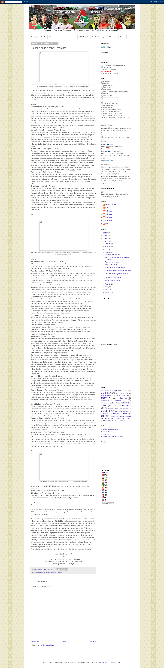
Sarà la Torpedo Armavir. (113, 280)
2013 (105, 238)
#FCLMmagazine (84, 37)
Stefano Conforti (43, 569)
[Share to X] (62, 569)
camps (114, 390)
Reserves (65, 37)
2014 (105, 236)
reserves (53, 572)
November (108, 247)
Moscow (73, 37)
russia (113, 416)
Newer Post (35, 642)
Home (64, 642)
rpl (102, 416)
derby (125, 390)
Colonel (104, 662)
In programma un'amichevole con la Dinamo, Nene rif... (116, 274)
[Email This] (57, 569)
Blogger (118, 662)
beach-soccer (105, 390)
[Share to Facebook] (64, 569)
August (107, 284)
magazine (126, 408)
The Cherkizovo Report (99, 37)
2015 (105, 233)
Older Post (92, 642)
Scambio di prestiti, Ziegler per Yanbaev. (118, 270)
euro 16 (125, 393)
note (127, 411)
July (106, 287)
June (107, 290)
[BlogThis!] (60, 569)
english (105, 393)
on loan (103, 413)
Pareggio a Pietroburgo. (112, 255)
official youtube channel (110, 429)
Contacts (122, 37)
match (104, 411)
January (108, 292)
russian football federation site (113, 436)
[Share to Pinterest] (66, 569)
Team (58, 37)
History (51, 37)
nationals (118, 411)
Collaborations (113, 37)
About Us (43, 37)
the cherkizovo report (112, 418)
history (118, 395)
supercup (121, 416)
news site (106, 434)
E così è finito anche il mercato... (115, 267)
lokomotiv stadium (113, 408)
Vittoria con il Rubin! (111, 265)
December (108, 244)
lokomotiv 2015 (123, 405)
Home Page (34, 37)
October (108, 249)
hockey (126, 395)
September (109, 252)
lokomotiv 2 (105, 400)
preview (48, 572)
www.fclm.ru (110, 160)
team (129, 416)
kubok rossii (123, 398)
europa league (106, 395)
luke (106, 223)
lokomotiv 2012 (40, 572)
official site (106, 431)
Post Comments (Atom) (47, 645)
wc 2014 (108, 420)
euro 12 (118, 393)
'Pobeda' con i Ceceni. (112, 262)
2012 (105, 241)
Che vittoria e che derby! (113, 278)
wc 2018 (117, 420)
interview (105, 398)
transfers (59, 572)
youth (123, 420)
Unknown (108, 208)
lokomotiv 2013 (107, 403)
